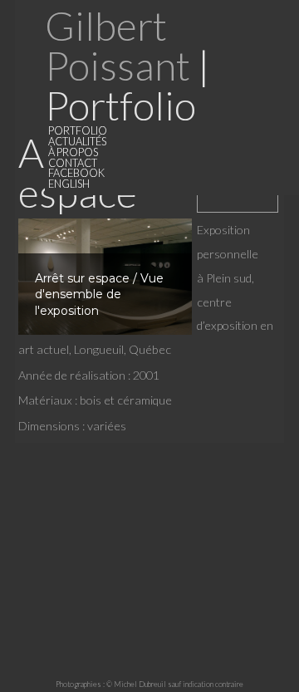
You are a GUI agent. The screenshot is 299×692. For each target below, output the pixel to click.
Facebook (76, 172)
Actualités (77, 141)
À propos (73, 152)
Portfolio (77, 130)
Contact (72, 162)
